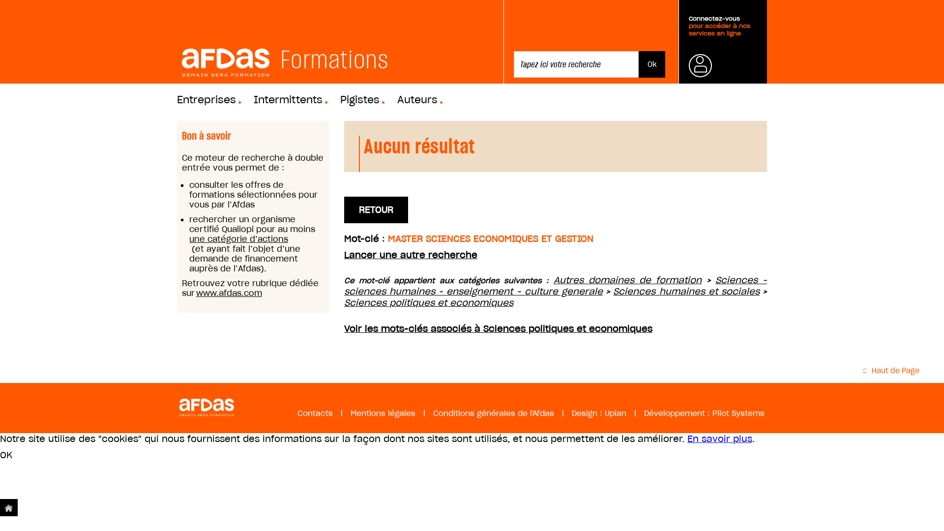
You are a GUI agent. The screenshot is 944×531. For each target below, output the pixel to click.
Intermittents (288, 99)
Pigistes (360, 99)
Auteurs (417, 99)
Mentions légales (383, 413)
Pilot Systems (738, 413)
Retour (376, 209)
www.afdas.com (229, 293)
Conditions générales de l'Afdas (493, 413)
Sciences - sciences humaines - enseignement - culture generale (555, 285)
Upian (615, 413)
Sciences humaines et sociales (686, 291)
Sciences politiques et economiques (428, 302)
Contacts (315, 413)
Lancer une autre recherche (410, 255)
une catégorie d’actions (238, 239)
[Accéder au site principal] (9, 507)
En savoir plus (719, 438)
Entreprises (206, 99)
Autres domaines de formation (628, 280)
